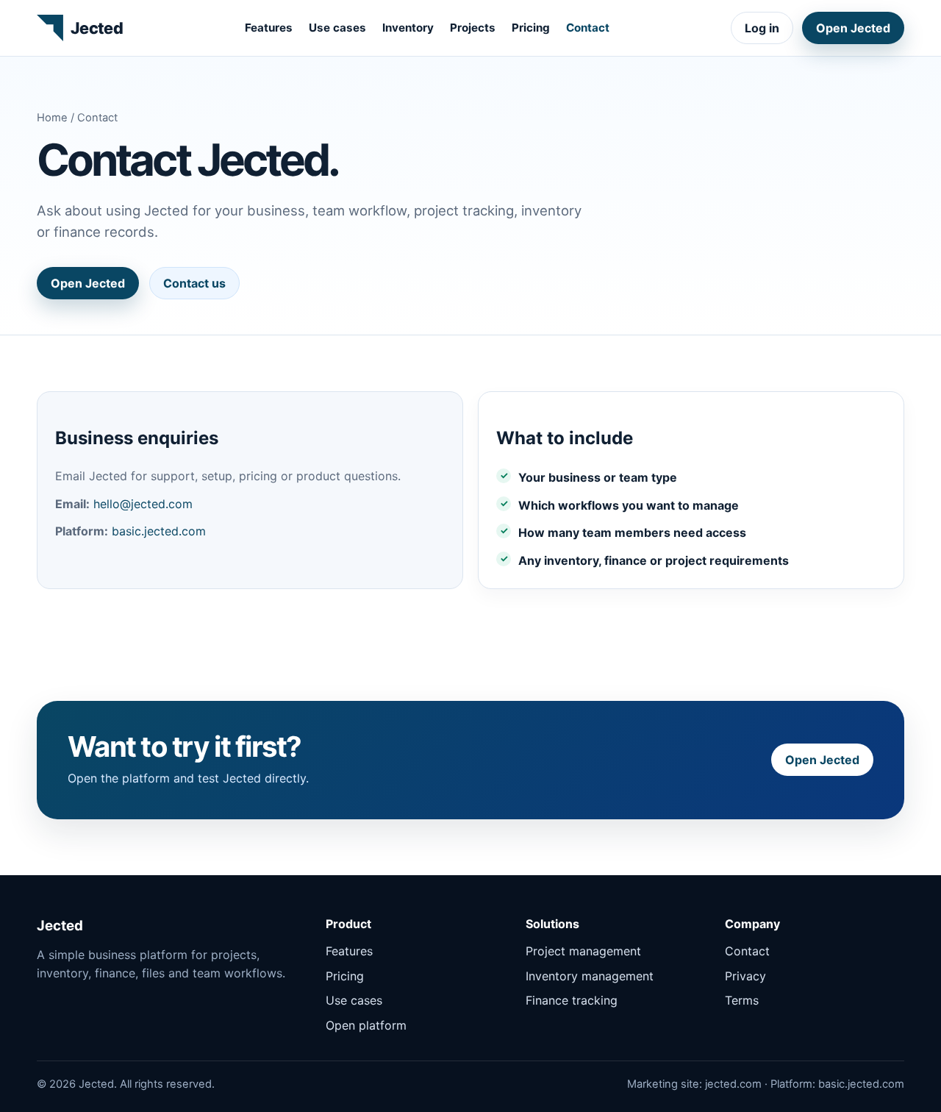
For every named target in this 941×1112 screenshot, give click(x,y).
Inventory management (590, 976)
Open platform (366, 1025)
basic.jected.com (159, 531)
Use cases (337, 28)
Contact (587, 28)
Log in (762, 28)
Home (52, 117)
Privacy (745, 976)
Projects (472, 28)
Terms (742, 1000)
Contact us (194, 283)
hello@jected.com (143, 503)
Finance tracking (572, 1000)
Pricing (531, 28)
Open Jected (853, 28)
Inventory (408, 28)
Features (269, 28)
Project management (583, 951)
